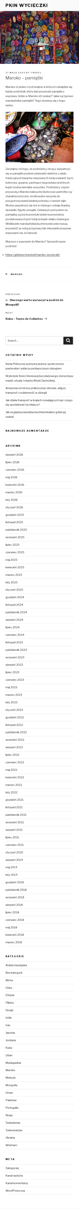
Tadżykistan (13, 1122)
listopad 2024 (14, 604)
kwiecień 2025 (15, 567)
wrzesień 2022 (15, 739)
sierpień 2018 (14, 905)
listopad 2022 (14, 725)
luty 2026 (12, 500)
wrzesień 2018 (15, 897)
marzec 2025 (14, 575)
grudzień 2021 (15, 799)
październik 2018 (16, 890)
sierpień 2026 (14, 454)
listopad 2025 (14, 522)
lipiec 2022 (12, 754)
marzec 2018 (14, 942)
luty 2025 (12, 582)
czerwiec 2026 (15, 469)
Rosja (9, 1115)
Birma (9, 980)
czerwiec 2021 (15, 845)
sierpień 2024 (14, 619)
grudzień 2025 (15, 515)
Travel (36, 72)
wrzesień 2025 (15, 537)
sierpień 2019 (14, 860)
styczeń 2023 (14, 710)
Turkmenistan (14, 1130)
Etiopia (10, 995)
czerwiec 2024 (15, 635)
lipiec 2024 (12, 627)
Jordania (11, 1040)
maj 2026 (11, 477)
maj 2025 (11, 560)
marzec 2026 (14, 492)
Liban (9, 1055)
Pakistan (11, 1100)
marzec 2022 (14, 785)
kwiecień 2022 (15, 777)
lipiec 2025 (12, 544)
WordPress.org (15, 1190)
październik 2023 (16, 650)
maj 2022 (11, 770)
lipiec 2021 (12, 837)
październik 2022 (16, 732)
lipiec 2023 (12, 672)
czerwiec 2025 (15, 552)
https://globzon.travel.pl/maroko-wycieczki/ (33, 254)
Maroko (17, 274)
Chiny (9, 987)
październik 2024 (16, 612)
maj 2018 (11, 927)
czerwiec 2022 (15, 762)
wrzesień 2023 (15, 657)
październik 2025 (16, 529)
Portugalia (12, 1107)
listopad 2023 (14, 642)
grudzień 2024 (15, 597)
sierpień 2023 (14, 664)
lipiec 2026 (12, 462)
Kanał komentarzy (17, 1183)
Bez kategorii (14, 972)
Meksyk (11, 1077)
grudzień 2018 (15, 882)
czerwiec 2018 (15, 920)
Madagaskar (13, 1062)
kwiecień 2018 (15, 934)
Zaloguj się (12, 1168)
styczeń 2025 (14, 589)
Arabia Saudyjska (16, 965)
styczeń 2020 (14, 852)
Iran (8, 1025)
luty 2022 (11, 792)
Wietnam (11, 1145)
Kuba (9, 1047)
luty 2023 (11, 702)
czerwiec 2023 (15, 679)
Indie (9, 1017)
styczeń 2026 (14, 507)
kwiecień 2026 (15, 484)
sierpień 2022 (14, 747)
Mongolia (11, 1085)
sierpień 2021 (14, 830)
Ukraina (10, 1137)
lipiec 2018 (12, 912)
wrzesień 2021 (15, 822)
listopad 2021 (14, 807)
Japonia (10, 1032)
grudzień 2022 (15, 717)
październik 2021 (16, 814)
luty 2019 (11, 874)
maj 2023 (11, 687)
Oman (9, 1092)
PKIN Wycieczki (27, 5)
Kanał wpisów (14, 1175)
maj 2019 (11, 867)
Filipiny (10, 1002)
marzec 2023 (14, 695)
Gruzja (9, 1010)
